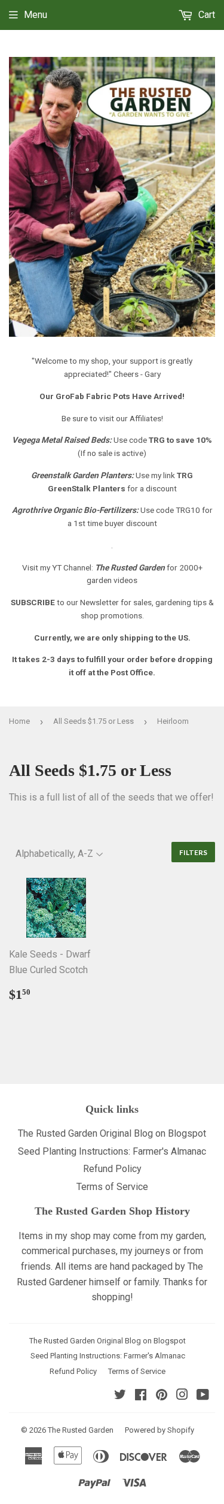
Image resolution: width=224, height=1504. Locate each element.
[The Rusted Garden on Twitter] (120, 1396)
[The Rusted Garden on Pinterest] (161, 1396)
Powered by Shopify (159, 1430)
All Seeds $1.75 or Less (93, 721)
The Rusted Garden (80, 1430)
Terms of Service (112, 1186)
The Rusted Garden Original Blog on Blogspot (112, 1133)
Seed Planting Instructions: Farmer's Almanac (112, 1151)
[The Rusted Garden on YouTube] (203, 1396)
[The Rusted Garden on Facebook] (140, 1396)
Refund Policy (112, 1168)
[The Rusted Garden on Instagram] (182, 1396)
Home (19, 721)
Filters (193, 852)
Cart (205, 14)
